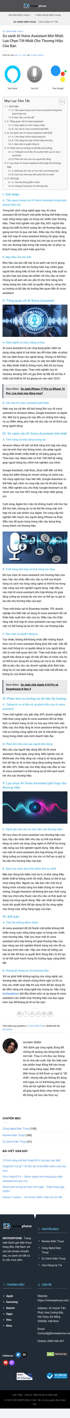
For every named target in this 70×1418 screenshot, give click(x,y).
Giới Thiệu (17, 1395)
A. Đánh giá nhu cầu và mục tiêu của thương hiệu (35, 171)
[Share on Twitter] (32, 1014)
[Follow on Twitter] (18, 1355)
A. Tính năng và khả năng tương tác (29, 136)
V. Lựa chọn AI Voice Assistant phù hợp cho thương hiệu (34, 165)
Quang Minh (37, 55)
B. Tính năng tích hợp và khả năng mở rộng (32, 140)
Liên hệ (28, 1395)
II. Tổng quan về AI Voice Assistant (25, 121)
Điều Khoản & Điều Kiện (45, 1395)
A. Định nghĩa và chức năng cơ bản (28, 125)
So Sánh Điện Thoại (24, 22)
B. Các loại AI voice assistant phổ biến (30, 129)
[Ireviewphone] (35, 6)
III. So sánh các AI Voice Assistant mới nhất (29, 133)
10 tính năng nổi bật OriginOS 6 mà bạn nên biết (31, 1160)
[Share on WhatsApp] (19, 1014)
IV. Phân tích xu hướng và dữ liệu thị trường (29, 148)
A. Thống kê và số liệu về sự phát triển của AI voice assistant (36, 154)
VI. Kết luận (13, 178)
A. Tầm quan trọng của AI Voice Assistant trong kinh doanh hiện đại (37, 112)
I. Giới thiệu (13, 106)
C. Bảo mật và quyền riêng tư (25, 144)
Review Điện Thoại (19, 15)
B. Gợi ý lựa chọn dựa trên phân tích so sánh (33, 174)
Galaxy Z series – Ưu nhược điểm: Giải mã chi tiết (32, 1197)
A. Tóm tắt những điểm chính (26, 182)
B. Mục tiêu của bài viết (23, 117)
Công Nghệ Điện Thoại (48, 15)
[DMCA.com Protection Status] (57, 1354)
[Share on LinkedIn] (50, 1014)
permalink (7, 1029)
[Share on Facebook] (26, 1014)
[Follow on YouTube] (5, 1363)
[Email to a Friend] (38, 1014)
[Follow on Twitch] (12, 1363)
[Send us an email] (24, 1355)
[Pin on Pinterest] (44, 1014)
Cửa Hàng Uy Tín (48, 22)
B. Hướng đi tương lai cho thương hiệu (30, 186)
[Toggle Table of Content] (60, 101)
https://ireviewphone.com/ (53, 1300)
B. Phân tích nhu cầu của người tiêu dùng (31, 159)
